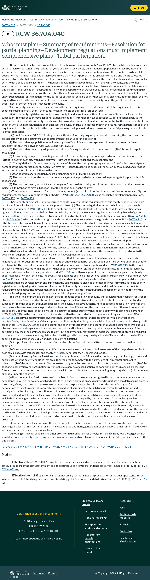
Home (5, 19)
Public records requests (128, 516)
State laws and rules (22, 19)
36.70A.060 (72, 194)
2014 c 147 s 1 (28, 447)
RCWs (38, 19)
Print (141, 19)
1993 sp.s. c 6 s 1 (96, 447)
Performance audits (96, 511)
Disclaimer (39, 573)
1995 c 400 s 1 (78, 447)
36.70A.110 (135, 219)
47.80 (58, 352)
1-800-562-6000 (38, 526)
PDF (8, 33)
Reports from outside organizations (92, 538)
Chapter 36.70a (64, 19)
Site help (124, 524)
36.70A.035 (8, 25)
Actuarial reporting (95, 517)
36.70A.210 (39, 208)
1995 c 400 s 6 (10, 469)
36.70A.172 (27, 198)
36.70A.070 (87, 194)
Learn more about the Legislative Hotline (38, 538)
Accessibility (127, 500)
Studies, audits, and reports (93, 502)
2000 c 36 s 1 (44, 447)
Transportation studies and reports (96, 526)
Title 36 (48, 19)
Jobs (122, 507)
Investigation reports (92, 550)
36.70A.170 (8, 198)
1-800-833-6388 (51, 531)
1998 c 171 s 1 (61, 447)
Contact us (126, 531)
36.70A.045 (43, 25)
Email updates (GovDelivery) (128, 539)
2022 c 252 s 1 (11, 447)
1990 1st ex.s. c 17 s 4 (119, 447)
